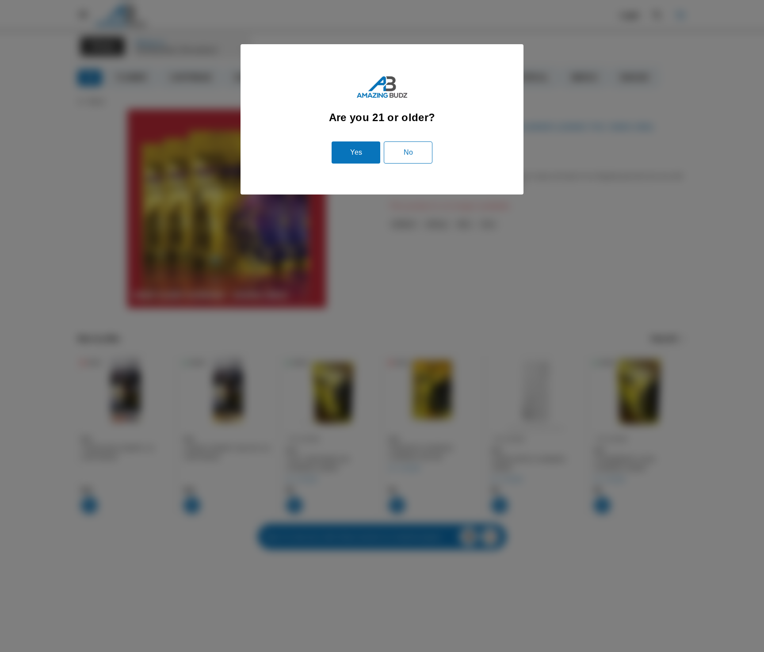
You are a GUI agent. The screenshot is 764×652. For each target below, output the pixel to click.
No (408, 152)
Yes (356, 152)
